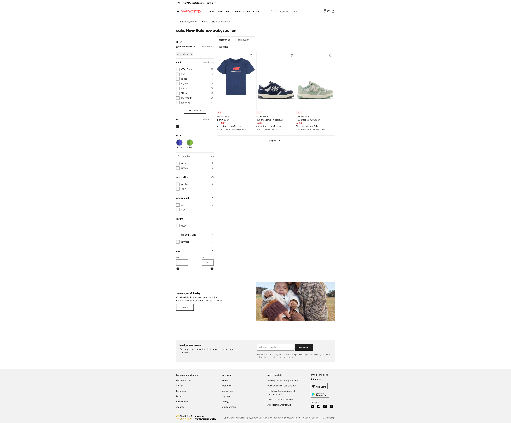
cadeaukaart (228, 391)
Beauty (255, 11)
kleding (225, 401)
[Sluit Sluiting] (212, 218)
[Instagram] (312, 406)
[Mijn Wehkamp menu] (324, 11)
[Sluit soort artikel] (212, 177)
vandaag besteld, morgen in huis (282, 380)
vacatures (226, 385)
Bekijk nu (185, 307)
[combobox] (294, 11)
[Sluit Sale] (212, 119)
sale (213, 21)
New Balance (183, 54)
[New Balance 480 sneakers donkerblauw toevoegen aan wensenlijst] (291, 55)
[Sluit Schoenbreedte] (212, 234)
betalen (180, 396)
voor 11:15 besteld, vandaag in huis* (232, 129)
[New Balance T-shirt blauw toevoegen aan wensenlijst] (251, 55)
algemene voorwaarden (260, 417)
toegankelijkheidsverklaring (287, 417)
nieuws (225, 380)
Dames (219, 11)
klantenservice (183, 380)
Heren (227, 11)
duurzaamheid (229, 407)
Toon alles (193, 110)
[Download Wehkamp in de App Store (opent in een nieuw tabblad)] (320, 388)
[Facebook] (318, 406)
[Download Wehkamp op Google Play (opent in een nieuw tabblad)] (320, 396)
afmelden (274, 357)
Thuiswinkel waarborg (237, 417)
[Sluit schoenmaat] (212, 198)
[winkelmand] (333, 11)
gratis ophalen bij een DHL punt (282, 385)
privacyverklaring (313, 354)
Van (178, 258)
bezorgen (181, 391)
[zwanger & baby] (295, 301)
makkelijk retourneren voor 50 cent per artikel (281, 392)
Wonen (246, 11)
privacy (306, 417)
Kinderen (236, 11)
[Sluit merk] (212, 62)
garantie (180, 407)
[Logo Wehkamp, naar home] (190, 11)
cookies (315, 417)
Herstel (205, 62)
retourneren (182, 401)
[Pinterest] (331, 406)
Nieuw (211, 11)
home (205, 21)
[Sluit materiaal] (212, 156)
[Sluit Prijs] (212, 251)
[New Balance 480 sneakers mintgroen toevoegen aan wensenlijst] (331, 55)
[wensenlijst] (329, 11)
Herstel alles (208, 46)
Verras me (304, 347)
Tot (203, 258)
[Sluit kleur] (212, 135)
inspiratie (226, 396)
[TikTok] (325, 406)
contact (180, 385)
